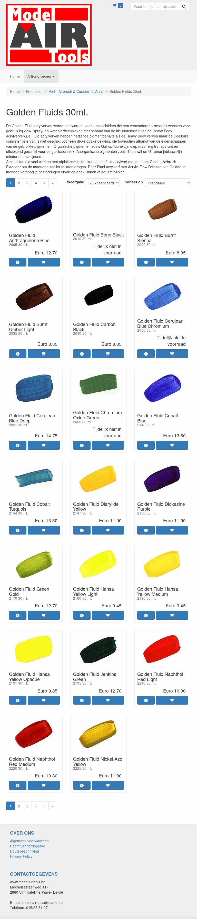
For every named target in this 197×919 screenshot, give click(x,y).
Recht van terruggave (27, 845)
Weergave (75, 181)
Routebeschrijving (24, 851)
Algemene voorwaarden (29, 840)
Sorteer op (134, 181)
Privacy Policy (21, 856)
